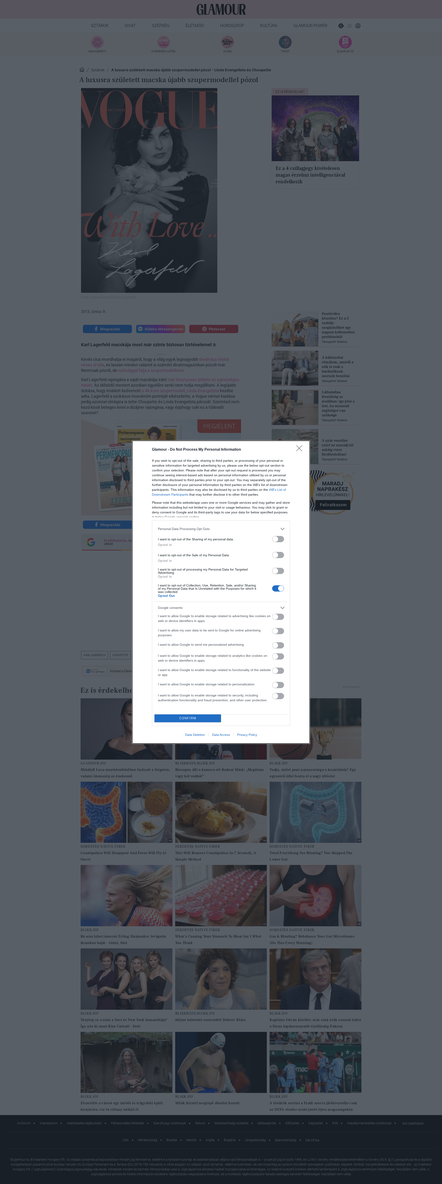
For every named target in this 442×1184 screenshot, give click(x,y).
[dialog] (221, 592)
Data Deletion (195, 735)
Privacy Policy (247, 735)
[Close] (300, 449)
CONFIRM (187, 718)
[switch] (278, 539)
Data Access (221, 735)
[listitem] (221, 529)
